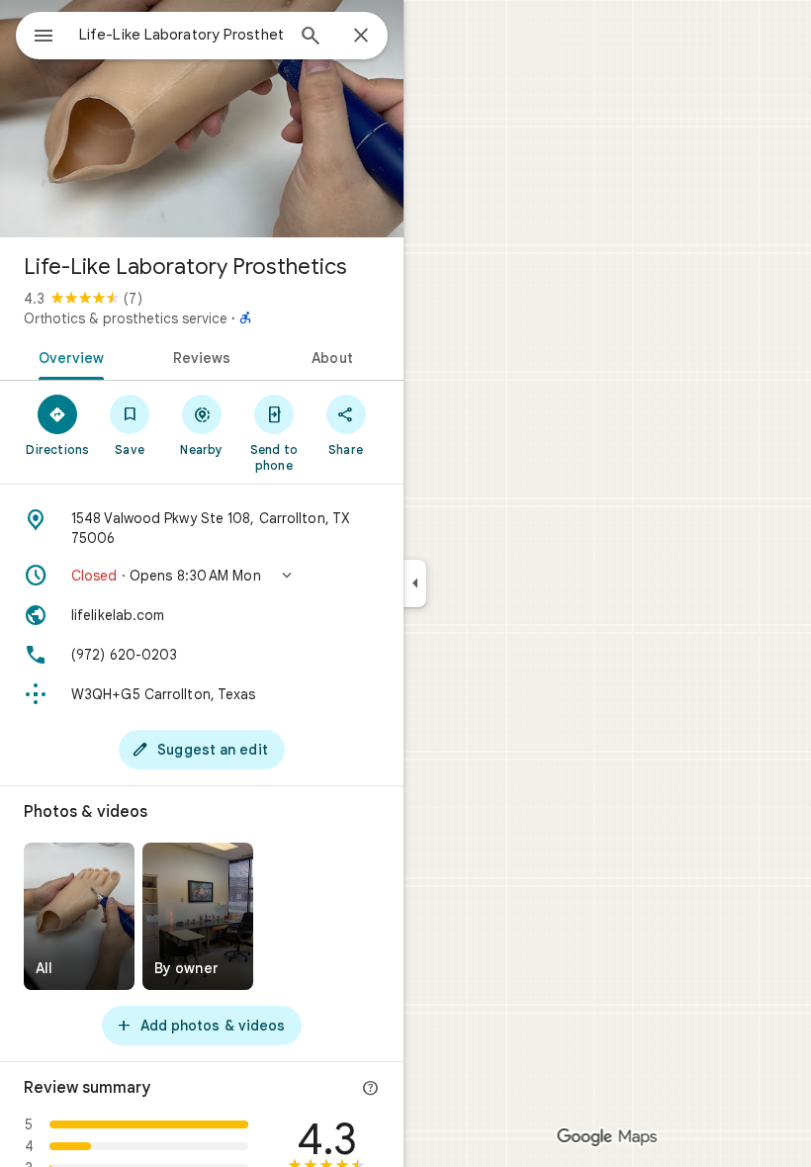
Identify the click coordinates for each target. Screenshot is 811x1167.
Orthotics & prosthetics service (125, 318)
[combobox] (181, 34)
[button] (202, 575)
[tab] (68, 356)
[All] (79, 916)
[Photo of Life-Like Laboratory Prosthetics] (202, 118)
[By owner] (197, 916)
